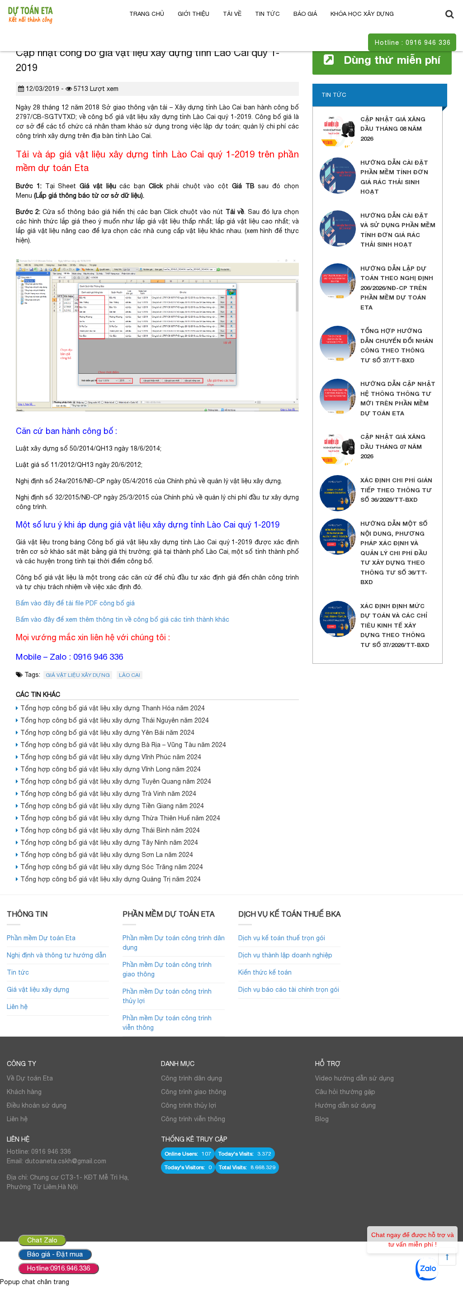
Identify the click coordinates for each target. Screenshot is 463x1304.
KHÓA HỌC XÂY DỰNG (362, 13)
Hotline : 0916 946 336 (413, 42)
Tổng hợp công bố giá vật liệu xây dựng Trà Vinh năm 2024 (108, 793)
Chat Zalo (42, 1240)
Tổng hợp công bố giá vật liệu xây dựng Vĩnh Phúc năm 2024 (110, 757)
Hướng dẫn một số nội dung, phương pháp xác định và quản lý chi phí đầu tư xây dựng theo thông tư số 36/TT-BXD (393, 552)
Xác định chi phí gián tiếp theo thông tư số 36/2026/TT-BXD (396, 489)
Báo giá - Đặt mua (55, 1254)
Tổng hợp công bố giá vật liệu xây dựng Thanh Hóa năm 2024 (112, 708)
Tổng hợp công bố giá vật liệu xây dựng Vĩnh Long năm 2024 (110, 769)
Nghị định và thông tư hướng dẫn (56, 955)
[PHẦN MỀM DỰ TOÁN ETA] (30, 13)
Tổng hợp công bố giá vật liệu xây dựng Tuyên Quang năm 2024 (115, 781)
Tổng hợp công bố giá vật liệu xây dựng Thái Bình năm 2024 (110, 830)
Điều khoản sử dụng (36, 1105)
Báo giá (305, 13)
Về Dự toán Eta (30, 1078)
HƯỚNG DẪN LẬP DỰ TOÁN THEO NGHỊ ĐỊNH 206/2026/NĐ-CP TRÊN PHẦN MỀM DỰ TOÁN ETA (396, 288)
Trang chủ (146, 13)
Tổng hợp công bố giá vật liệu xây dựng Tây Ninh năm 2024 (109, 842)
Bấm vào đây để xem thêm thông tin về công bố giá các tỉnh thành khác (122, 619)
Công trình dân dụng (191, 1078)
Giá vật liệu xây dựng (78, 675)
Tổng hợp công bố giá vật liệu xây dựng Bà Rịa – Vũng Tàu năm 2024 (123, 744)
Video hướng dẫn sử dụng (354, 1078)
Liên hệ (17, 1006)
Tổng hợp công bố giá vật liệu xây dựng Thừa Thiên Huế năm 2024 (120, 818)
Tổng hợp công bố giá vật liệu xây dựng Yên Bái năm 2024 (107, 732)
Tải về (232, 13)
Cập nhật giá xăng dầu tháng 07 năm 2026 (392, 446)
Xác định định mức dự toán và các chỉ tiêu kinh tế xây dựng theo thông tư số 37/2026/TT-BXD (395, 625)
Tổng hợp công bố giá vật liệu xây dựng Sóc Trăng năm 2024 (111, 867)
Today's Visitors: (185, 1167)
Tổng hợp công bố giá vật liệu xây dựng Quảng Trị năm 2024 (110, 879)
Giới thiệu (193, 13)
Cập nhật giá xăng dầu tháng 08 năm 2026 (392, 128)
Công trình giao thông (193, 1091)
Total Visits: (233, 1167)
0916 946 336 (98, 657)
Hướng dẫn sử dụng (345, 1105)
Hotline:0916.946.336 (58, 1268)
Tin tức (267, 13)
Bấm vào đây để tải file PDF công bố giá (75, 603)
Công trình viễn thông (193, 1119)
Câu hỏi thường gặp (345, 1091)
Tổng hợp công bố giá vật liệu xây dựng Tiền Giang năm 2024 (112, 805)
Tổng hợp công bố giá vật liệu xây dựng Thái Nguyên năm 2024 (114, 720)
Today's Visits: (236, 1154)
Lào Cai (129, 675)
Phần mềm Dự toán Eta (41, 938)
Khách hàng (24, 1091)
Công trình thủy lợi (188, 1105)
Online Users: (182, 1154)
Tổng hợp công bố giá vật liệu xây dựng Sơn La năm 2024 (106, 854)
